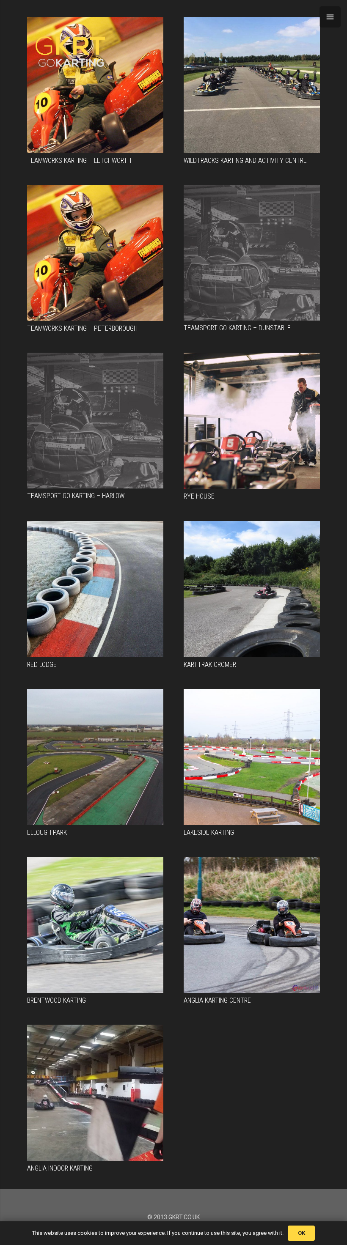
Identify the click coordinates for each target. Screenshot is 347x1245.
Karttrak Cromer (210, 665)
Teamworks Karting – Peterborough (82, 328)
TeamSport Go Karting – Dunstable (237, 328)
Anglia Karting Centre (217, 1000)
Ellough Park (47, 832)
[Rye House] (252, 421)
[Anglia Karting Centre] (252, 925)
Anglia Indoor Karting (60, 1168)
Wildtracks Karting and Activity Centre (245, 160)
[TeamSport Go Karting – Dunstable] (252, 253)
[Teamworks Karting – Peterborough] (95, 253)
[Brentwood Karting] (95, 925)
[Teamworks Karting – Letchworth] (95, 85)
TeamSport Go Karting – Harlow (75, 496)
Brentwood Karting (56, 1000)
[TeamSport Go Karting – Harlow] (95, 420)
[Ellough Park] (95, 757)
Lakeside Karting (209, 832)
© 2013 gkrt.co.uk (173, 1217)
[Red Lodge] (95, 589)
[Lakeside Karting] (252, 757)
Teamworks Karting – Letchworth (79, 160)
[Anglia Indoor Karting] (95, 1093)
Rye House (199, 496)
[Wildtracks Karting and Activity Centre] (252, 85)
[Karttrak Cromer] (252, 589)
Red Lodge (42, 665)
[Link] (70, 51)
